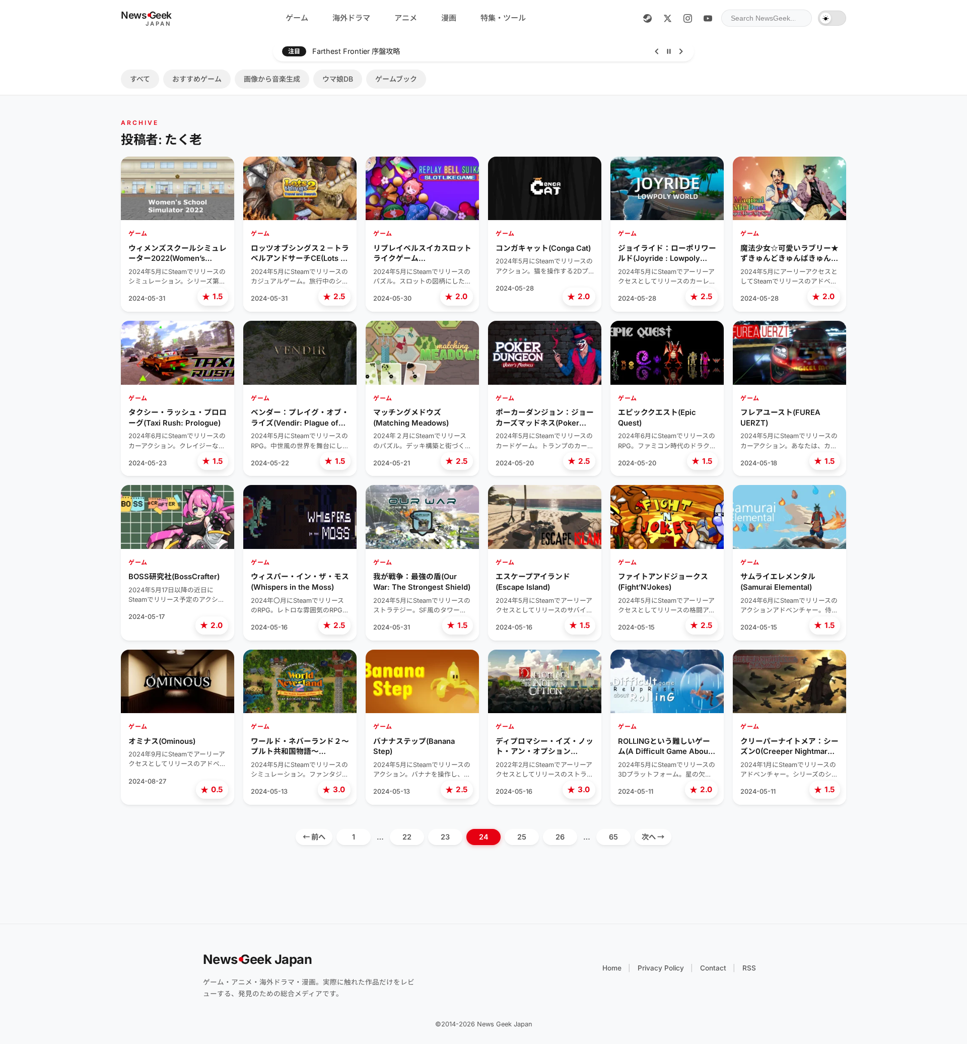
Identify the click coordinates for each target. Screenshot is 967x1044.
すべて (140, 79)
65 (613, 836)
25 (521, 836)
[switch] (832, 18)
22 (406, 836)
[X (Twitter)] (667, 18)
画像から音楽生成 (272, 79)
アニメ (405, 18)
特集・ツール (503, 18)
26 (560, 836)
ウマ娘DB (337, 79)
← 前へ (314, 836)
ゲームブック (396, 79)
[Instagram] (687, 18)
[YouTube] (707, 18)
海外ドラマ (351, 18)
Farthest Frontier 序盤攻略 (356, 51)
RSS (749, 968)
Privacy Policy (661, 968)
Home (611, 968)
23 (445, 836)
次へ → (653, 836)
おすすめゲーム (197, 79)
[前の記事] (657, 51)
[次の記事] (681, 51)
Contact (713, 968)
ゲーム (297, 18)
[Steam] (647, 18)
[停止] (669, 51)
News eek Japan (257, 959)
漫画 (448, 18)
